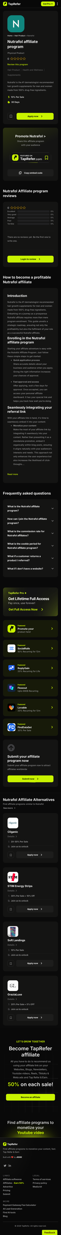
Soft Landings (16, 940)
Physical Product (16, 53)
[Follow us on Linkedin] (10, 1165)
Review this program (17, 64)
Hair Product (20, 36)
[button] (57, 4)
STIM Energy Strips (20, 886)
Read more (12, 474)
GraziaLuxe (15, 994)
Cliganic (13, 831)
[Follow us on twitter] (5, 1165)
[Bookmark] (11, 116)
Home (9, 36)
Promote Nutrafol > (30, 136)
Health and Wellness (33, 70)
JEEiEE (19, 1157)
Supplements (14, 75)
